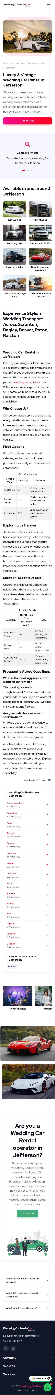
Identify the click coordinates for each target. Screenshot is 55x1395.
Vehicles (9, 1366)
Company (9, 1358)
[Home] (18, 5)
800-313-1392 (14, 1341)
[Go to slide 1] (23, 170)
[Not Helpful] (49, 780)
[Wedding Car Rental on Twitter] (13, 1348)
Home (9, 63)
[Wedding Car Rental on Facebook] (6, 1348)
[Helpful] (43, 780)
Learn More (27, 1213)
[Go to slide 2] (27, 170)
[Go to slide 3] (31, 170)
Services (20, 63)
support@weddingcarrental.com (23, 1335)
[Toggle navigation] (48, 5)
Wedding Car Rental (36, 63)
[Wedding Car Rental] (18, 1329)
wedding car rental (25, 382)
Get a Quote (27, 120)
